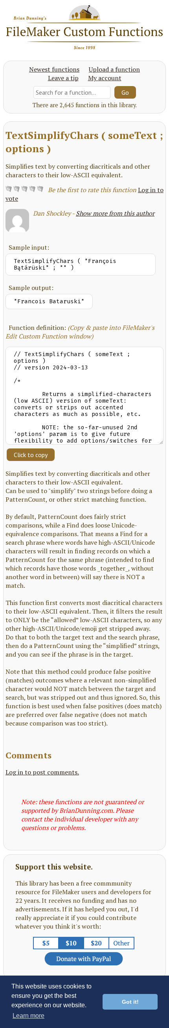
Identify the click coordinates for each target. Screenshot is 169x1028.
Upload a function (114, 69)
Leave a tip (63, 78)
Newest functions (54, 69)
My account (104, 78)
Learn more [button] (28, 1015)
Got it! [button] (130, 1002)
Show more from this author (115, 213)
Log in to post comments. (42, 772)
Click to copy (31, 455)
